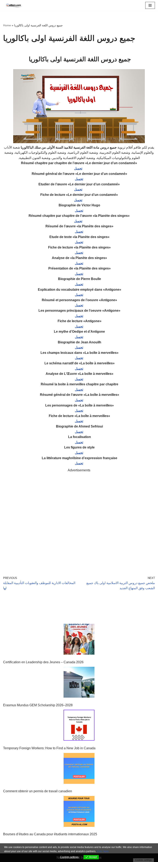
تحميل (78, 168)
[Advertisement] (79, 518)
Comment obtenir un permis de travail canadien (37, 791)
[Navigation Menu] (150, 5)
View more (103, 851)
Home (7, 25)
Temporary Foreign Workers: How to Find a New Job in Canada (49, 748)
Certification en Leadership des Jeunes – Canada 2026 (43, 662)
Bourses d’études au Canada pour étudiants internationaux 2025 (50, 834)
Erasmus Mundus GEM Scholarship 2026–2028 (38, 705)
